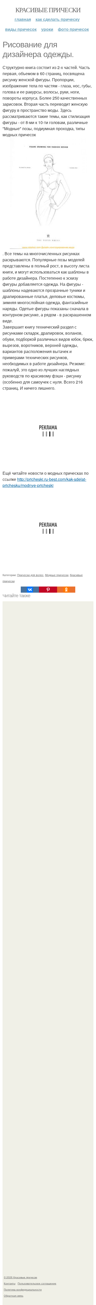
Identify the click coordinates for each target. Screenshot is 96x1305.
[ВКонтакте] (30, 590)
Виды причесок (21, 29)
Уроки (47, 29)
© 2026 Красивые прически (20, 1277)
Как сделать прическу (58, 19)
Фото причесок (73, 29)
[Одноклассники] (66, 590)
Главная (23, 19)
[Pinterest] (48, 590)
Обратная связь (13, 1295)
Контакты (9, 1283)
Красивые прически (48, 9)
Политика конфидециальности (23, 1289)
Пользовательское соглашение (37, 1283)
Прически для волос (30, 575)
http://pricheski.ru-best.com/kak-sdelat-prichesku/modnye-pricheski (44, 482)
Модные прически (56, 575)
